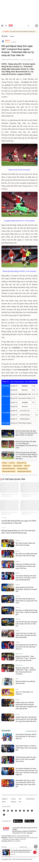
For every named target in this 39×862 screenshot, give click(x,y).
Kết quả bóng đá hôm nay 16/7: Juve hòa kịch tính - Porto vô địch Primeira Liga (18, 531)
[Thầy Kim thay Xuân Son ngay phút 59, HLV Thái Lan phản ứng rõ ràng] (7, 760)
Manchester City (22, 462)
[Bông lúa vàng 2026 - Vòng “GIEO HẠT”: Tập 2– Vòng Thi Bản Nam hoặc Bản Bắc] (7, 656)
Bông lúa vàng (19, 653)
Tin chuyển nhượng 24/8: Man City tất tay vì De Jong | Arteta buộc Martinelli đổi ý (26, 578)
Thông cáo (13, 801)
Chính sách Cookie (6, 856)
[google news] (24, 811)
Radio (17, 678)
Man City (27, 465)
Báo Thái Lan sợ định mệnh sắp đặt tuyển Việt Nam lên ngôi (26, 555)
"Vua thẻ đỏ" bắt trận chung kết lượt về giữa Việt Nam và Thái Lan (26, 624)
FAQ (20, 801)
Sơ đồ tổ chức (23, 847)
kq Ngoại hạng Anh (22, 468)
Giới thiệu (3, 847)
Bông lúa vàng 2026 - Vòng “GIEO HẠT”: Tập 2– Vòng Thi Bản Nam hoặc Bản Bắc (26, 658)
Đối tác (4, 801)
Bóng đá (18, 540)
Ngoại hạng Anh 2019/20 (24, 471)
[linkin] (20, 811)
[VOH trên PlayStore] (29, 821)
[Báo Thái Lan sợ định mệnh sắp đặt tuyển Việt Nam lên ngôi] (7, 554)
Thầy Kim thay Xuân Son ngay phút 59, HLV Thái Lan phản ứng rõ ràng (26, 759)
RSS (20, 798)
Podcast (18, 699)
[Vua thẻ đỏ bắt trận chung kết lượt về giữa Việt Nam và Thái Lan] (7, 622)
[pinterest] (16, 811)
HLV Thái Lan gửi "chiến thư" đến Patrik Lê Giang (25, 544)
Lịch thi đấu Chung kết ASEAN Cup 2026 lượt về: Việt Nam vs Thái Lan (26, 736)
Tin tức (5, 36)
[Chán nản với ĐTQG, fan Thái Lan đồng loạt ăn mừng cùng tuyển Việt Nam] (7, 564)
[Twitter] (32, 811)
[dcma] (28, 811)
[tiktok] (12, 811)
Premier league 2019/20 (9, 471)
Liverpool (12, 462)
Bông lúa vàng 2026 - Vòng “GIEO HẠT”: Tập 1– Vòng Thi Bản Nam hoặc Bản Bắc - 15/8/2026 (26, 671)
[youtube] (8, 811)
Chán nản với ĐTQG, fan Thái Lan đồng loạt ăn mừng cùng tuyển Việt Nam (26, 566)
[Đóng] (36, 850)
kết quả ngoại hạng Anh (9, 468)
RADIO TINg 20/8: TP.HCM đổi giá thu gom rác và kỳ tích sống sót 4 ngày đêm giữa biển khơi (26, 719)
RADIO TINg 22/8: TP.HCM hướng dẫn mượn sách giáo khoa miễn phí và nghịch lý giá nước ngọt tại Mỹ (26, 705)
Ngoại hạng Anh (18, 465)
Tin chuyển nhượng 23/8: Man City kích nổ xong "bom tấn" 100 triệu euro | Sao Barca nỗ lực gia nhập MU (27, 771)
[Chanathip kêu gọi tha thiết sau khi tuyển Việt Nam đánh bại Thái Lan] (7, 645)
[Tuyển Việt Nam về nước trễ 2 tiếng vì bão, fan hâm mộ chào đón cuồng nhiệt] (7, 633)
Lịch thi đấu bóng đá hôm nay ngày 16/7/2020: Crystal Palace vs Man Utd (18, 522)
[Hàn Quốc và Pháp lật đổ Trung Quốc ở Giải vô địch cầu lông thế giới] (7, 610)
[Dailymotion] (4, 815)
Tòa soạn (13, 798)
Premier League (7, 465)
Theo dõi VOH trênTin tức (26, 59)
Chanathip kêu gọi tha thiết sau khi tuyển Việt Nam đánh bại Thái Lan (26, 647)
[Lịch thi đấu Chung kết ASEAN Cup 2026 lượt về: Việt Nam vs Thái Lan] (7, 737)
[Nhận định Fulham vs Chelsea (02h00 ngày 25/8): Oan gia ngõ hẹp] (7, 748)
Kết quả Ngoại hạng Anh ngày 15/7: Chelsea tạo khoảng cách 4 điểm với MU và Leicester (27, 433)
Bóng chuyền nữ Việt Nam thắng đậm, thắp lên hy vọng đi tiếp (26, 589)
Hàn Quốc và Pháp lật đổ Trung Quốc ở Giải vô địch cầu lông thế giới (27, 612)
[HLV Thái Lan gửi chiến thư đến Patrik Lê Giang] (7, 543)
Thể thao (12, 36)
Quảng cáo (4, 798)
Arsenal (5, 462)
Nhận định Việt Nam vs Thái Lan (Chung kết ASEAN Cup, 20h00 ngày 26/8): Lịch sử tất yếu (25, 783)
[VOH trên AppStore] (18, 821)
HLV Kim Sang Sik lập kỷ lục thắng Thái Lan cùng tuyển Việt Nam (26, 601)
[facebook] (4, 811)
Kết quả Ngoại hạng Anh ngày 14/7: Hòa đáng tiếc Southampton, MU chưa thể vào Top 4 (26, 444)
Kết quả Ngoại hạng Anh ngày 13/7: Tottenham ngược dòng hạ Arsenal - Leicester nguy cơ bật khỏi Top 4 (26, 455)
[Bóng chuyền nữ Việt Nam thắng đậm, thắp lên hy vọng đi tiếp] (7, 587)
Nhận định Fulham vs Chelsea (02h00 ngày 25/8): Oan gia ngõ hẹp (26, 748)
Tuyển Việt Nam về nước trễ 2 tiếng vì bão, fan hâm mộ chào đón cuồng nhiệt (26, 635)
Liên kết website (30, 798)
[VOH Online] (11, 25)
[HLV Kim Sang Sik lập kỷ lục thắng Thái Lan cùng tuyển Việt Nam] (7, 599)
